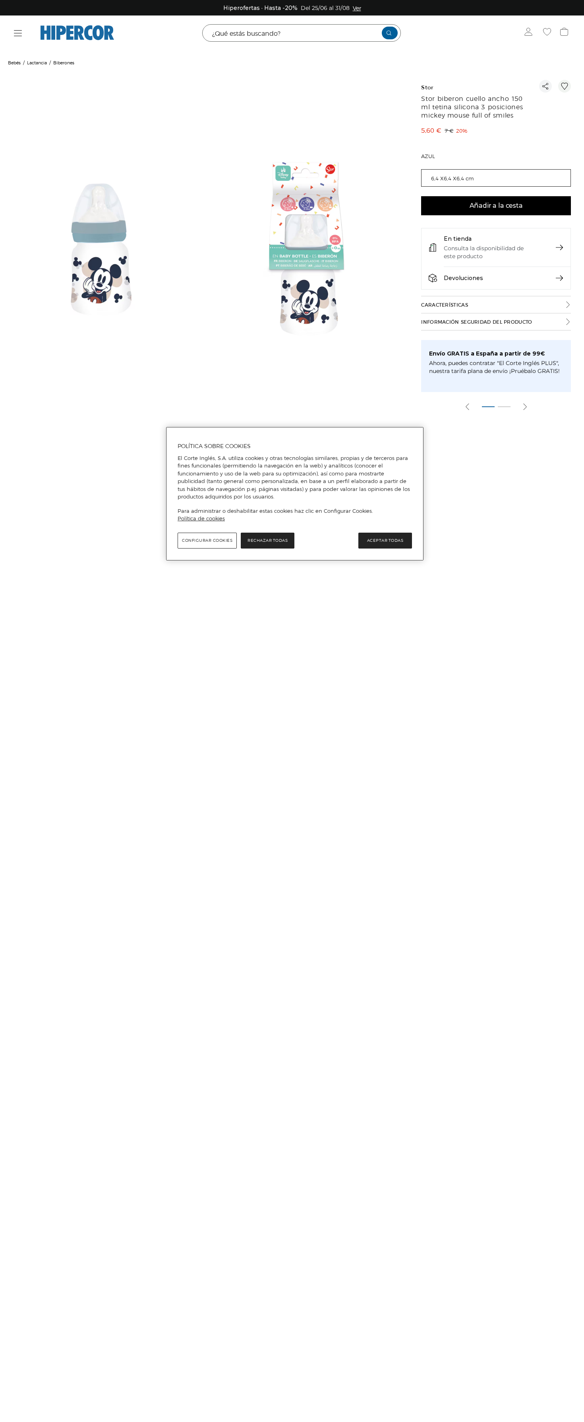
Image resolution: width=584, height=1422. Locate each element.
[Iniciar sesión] (530, 33)
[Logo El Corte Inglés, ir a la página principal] (77, 32)
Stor (427, 87)
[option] (102, 249)
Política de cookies (201, 518)
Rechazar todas (268, 540)
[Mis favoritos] (548, 33)
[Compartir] (545, 86)
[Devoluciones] (559, 278)
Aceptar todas (385, 540)
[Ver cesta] (565, 33)
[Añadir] (564, 86)
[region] (295, 494)
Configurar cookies (207, 540)
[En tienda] (559, 247)
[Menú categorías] (18, 33)
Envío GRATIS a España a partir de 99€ (487, 353)
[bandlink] (357, 8)
